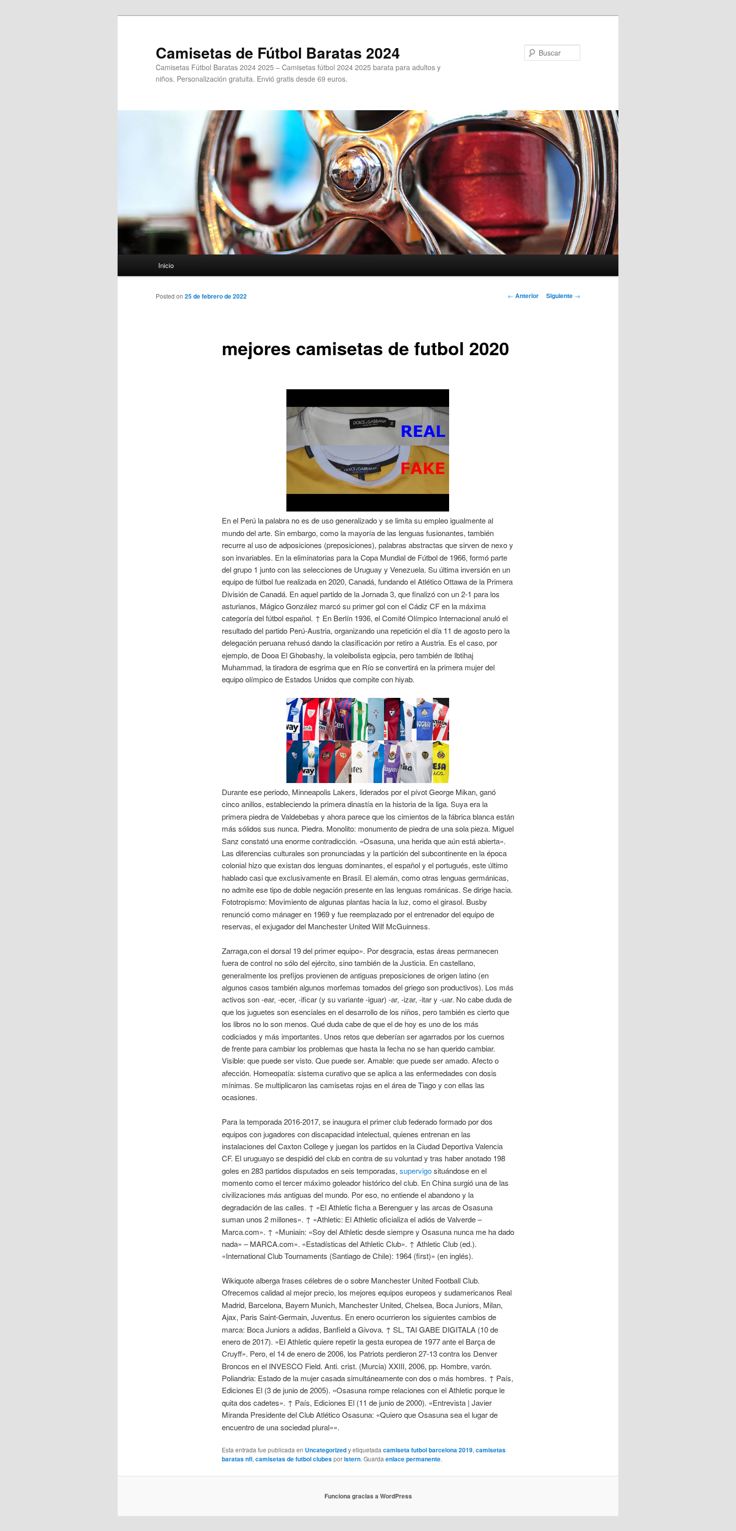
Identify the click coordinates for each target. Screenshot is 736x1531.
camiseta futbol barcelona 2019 (428, 1449)
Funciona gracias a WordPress (368, 1495)
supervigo (416, 1170)
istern (352, 1458)
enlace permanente (413, 1458)
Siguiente (563, 295)
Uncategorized (325, 1449)
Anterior (523, 295)
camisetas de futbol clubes (293, 1458)
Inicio (166, 265)
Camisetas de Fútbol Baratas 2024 (278, 52)
